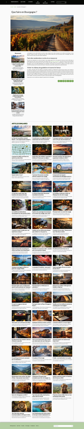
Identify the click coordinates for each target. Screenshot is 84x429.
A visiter (30, 1)
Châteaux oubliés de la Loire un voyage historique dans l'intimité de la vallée (18, 80)
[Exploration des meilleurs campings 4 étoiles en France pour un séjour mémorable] (42, 149)
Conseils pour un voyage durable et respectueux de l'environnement (18, 96)
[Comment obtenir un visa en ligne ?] (62, 315)
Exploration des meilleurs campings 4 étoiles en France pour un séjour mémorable (42, 158)
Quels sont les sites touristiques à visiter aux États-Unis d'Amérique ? (21, 249)
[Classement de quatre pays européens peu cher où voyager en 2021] (42, 369)
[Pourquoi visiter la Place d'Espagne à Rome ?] (42, 297)
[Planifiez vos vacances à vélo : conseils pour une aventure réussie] (42, 241)
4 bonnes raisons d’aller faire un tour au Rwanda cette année (62, 395)
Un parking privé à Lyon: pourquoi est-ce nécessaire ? (20, 358)
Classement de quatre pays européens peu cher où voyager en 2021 (41, 378)
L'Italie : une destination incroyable (62, 358)
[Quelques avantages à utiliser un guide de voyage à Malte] (21, 260)
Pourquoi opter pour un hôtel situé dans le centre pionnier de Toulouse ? (21, 286)
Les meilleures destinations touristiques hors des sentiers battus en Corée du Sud (21, 213)
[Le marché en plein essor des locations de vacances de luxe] (21, 186)
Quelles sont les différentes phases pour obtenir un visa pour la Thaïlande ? (41, 232)
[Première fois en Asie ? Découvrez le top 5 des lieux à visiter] (62, 223)
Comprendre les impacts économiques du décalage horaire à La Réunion (62, 176)
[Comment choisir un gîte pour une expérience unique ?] (21, 223)
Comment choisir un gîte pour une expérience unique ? (20, 231)
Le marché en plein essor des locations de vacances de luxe (19, 194)
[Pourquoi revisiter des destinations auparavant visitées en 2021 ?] (62, 149)
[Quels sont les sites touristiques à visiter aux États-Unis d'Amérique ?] (21, 241)
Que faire (23, 1)
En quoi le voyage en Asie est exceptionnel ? (19, 304)
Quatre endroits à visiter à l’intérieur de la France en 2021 (62, 377)
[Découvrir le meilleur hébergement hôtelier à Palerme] (62, 278)
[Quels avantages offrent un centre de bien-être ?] (62, 260)
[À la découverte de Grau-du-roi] (62, 241)
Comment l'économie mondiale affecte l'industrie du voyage (40, 175)
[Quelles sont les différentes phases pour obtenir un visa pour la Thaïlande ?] (42, 223)
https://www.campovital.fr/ (54, 61)
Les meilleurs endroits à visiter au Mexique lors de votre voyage (61, 194)
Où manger (38, 2)
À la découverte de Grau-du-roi (61, 248)
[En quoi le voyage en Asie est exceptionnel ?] (21, 297)
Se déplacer (45, 2)
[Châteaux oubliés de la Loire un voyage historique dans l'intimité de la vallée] (17, 74)
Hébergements (14, 1)
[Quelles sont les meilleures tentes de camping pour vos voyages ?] (62, 297)
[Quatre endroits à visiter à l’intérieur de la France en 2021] (62, 369)
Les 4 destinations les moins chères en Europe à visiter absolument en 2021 (41, 415)
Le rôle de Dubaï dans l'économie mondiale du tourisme (40, 194)
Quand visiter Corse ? (17, 175)
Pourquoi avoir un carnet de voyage (62, 211)
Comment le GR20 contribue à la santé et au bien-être (20, 157)
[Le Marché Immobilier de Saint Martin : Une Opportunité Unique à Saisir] (17, 59)
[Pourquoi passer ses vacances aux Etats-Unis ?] (62, 332)
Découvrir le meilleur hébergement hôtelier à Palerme (62, 286)
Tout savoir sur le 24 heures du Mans (21, 322)
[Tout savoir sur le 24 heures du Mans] (21, 315)
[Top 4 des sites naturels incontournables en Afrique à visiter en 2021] (21, 406)
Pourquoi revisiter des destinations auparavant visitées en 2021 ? (62, 157)
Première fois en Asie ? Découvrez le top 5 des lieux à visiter (62, 231)
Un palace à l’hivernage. (38, 358)
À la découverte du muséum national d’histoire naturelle (21, 340)
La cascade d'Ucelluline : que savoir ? (41, 267)
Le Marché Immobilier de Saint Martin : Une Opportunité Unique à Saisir (18, 64)
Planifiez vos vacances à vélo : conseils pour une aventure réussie (42, 249)
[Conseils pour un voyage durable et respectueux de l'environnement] (17, 90)
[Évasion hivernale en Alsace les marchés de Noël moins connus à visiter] (17, 105)
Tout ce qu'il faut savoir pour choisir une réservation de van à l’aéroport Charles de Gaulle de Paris (41, 341)
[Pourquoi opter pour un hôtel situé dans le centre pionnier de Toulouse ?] (21, 278)
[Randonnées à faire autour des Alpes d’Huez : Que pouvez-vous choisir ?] (21, 369)
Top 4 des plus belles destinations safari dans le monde (41, 395)
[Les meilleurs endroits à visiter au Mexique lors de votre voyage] (62, 186)
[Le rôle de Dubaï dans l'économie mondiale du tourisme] (42, 186)
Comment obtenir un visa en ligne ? (62, 322)
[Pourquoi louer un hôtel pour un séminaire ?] (42, 278)
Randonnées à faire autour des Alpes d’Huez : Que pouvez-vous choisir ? (21, 377)
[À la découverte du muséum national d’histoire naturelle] (21, 332)
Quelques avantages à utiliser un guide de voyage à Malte (20, 267)
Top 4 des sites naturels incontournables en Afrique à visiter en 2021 (21, 415)
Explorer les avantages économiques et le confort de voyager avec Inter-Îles (41, 213)
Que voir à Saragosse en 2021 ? (20, 395)
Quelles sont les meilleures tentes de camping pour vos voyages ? (62, 304)
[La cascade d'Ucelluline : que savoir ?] (42, 260)
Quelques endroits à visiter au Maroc (41, 322)
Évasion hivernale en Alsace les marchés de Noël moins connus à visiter (18, 111)
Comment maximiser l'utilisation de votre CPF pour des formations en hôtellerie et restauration (62, 139)
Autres (52, 1)
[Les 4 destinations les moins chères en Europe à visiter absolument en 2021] (42, 406)
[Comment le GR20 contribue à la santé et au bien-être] (21, 149)
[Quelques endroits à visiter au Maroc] (42, 315)
